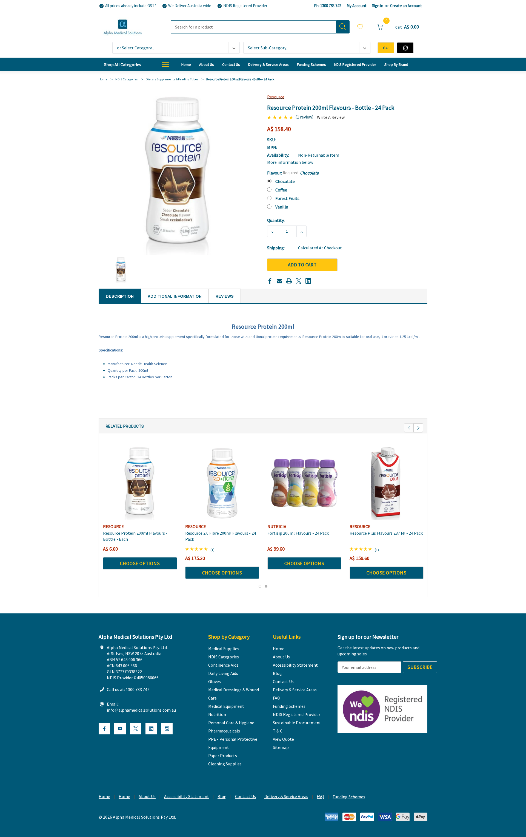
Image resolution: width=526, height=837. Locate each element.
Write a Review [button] (331, 117)
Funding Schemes (349, 796)
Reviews (225, 296)
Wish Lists (360, 28)
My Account (357, 5)
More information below (290, 162)
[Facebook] (270, 281)
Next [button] (418, 427)
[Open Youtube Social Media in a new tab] (120, 728)
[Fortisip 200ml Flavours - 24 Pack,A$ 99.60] (304, 483)
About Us (147, 796)
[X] (298, 281)
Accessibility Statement (186, 796)
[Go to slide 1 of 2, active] (260, 586)
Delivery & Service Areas (286, 796)
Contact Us (245, 796)
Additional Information (175, 296)
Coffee (281, 190)
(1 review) (304, 117)
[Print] (289, 281)
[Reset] (405, 47)
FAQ (320, 796)
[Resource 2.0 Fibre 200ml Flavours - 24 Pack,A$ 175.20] (222, 483)
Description (120, 296)
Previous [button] (409, 427)
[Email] (279, 281)
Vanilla (281, 207)
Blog (222, 796)
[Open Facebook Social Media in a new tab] (104, 728)
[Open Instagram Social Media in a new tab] (167, 728)
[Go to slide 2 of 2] (266, 586)
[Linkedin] (308, 281)
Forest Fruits (287, 198)
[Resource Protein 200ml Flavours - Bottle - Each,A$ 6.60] (140, 483)
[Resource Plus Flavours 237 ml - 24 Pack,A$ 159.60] (387, 483)
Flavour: (293, 173)
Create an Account (406, 5)
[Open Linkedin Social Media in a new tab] (151, 728)
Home (104, 796)
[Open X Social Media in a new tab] (135, 728)
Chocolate (285, 181)
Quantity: (276, 220)
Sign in (377, 5)
